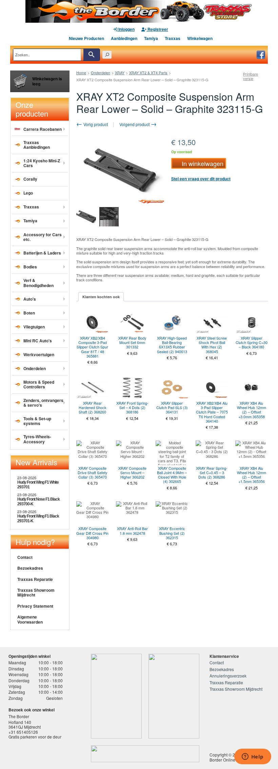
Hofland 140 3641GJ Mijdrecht (24, 724)
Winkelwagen (200, 38)
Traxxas (172, 38)
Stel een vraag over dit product (201, 179)
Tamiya (151, 38)
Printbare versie (250, 76)
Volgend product (135, 124)
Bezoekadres (30, 568)
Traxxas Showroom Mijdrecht (36, 592)
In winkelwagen (202, 163)
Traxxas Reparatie (35, 579)
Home (81, 72)
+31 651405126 (23, 732)
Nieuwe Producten (86, 38)
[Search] (91, 55)
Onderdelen (100, 72)
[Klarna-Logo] (60, 754)
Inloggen (126, 29)
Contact (25, 557)
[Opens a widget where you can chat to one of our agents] (252, 757)
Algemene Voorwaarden (30, 619)
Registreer (157, 29)
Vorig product (95, 124)
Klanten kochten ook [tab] (101, 296)
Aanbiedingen (124, 38)
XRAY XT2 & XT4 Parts (148, 72)
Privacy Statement (35, 606)
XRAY (119, 72)
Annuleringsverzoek (228, 676)
